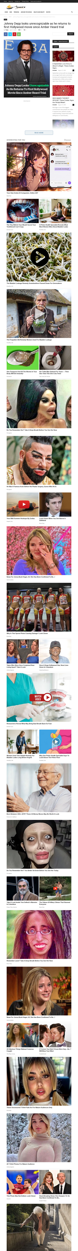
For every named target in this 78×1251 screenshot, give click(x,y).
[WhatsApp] (19, 34)
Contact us (17, 1)
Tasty (7, 30)
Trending (16, 12)
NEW (11, 12)
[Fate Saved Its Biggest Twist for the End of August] (63, 125)
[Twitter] (10, 34)
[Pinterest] (14, 34)
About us (11, 1)
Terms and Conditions (35, 1)
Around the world (26, 12)
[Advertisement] (27, 115)
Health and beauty (39, 12)
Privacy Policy (25, 1)
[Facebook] (6, 34)
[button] (72, 12)
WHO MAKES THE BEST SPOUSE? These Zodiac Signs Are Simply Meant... (63, 100)
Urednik (55, 70)
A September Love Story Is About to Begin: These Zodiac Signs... (63, 66)
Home (5, 1)
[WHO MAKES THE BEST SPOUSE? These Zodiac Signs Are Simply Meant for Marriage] (63, 90)
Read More (39, 133)
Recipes (48, 12)
